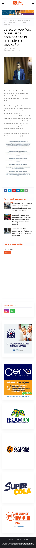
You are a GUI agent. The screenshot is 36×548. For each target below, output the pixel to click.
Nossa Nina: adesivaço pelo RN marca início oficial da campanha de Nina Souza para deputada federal (22, 219)
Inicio (11, 539)
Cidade (26, 539)
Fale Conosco (18, 527)
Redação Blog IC (10, 49)
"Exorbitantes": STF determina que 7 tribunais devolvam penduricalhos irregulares (22, 232)
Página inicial (7, 20)
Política (18, 539)
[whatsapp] (12, 311)
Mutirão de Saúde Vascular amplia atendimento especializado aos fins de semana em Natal (22, 207)
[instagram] (6, 311)
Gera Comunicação (28, 544)
